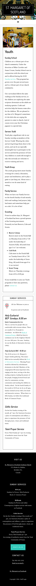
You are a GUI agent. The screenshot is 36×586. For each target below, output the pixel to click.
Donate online (18, 547)
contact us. (13, 285)
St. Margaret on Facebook (18, 571)
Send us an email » (18, 563)
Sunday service (10, 79)
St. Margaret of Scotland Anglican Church (18, 465)
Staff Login (23, 579)
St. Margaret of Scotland (18, 9)
